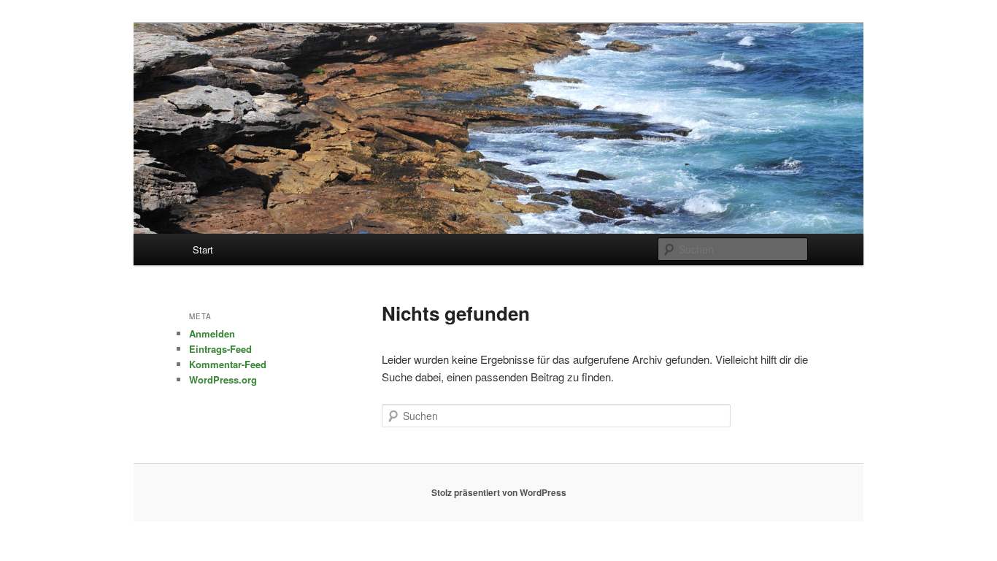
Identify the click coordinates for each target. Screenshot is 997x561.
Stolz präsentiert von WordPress (498, 492)
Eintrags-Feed (220, 349)
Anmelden (212, 333)
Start (203, 249)
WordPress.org (223, 379)
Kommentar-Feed (227, 364)
